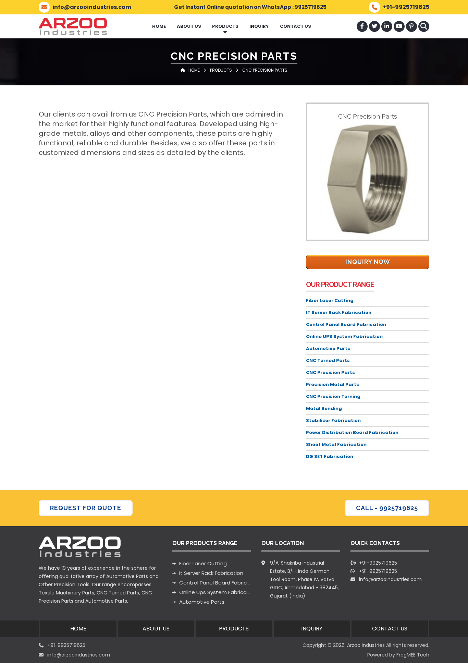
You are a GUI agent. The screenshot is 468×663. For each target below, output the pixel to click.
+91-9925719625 (378, 571)
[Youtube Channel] (399, 26)
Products (225, 26)
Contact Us (295, 26)
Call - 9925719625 (387, 507)
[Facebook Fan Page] (362, 26)
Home (159, 26)
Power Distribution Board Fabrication (352, 432)
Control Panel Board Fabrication (346, 324)
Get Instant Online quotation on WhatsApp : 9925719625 (250, 7)
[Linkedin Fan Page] (386, 26)
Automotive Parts (328, 348)
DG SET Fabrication (329, 456)
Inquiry (259, 26)
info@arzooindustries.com (390, 579)
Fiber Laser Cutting (330, 300)
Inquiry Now (367, 261)
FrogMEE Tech (412, 654)
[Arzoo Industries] (73, 26)
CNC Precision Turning (333, 396)
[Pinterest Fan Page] (411, 26)
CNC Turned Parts (328, 360)
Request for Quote (85, 507)
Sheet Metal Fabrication (336, 444)
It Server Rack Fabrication (211, 573)
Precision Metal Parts (332, 384)
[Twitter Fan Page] (374, 26)
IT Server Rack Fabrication (338, 312)
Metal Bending (324, 408)
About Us (189, 26)
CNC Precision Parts (330, 372)
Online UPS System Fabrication (344, 336)
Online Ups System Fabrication (215, 592)
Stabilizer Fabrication (333, 420)
